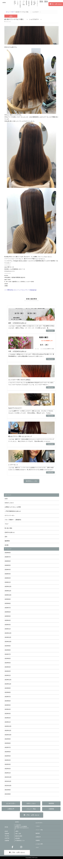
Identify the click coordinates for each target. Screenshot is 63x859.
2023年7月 (8, 696)
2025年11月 (8, 590)
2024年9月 (8, 645)
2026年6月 (8, 561)
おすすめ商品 (20, 4)
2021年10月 (8, 785)
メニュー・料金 (24, 3)
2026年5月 (8, 565)
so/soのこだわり (9, 502)
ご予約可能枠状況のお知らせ (13, 511)
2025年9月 (8, 599)
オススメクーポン (10, 515)
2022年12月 (8, 726)
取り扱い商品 (8, 528)
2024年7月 (8, 654)
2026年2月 (8, 578)
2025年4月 (8, 620)
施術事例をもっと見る (31, 481)
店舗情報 (31, 3)
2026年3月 (8, 573)
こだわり (17, 3)
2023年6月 (8, 701)
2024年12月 (8, 633)
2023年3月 (8, 713)
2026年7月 (8, 557)
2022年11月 (8, 730)
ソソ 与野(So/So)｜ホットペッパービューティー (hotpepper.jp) (20, 290)
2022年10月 (8, 734)
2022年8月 (8, 743)
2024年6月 (8, 658)
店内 (6, 536)
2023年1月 (8, 722)
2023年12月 (8, 679)
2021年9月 (8, 789)
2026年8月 (8, 552)
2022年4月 (8, 760)
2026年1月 (8, 582)
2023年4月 (8, 709)
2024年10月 (8, 641)
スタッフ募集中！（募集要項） (13, 519)
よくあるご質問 (34, 3)
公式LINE (17, 838)
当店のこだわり (31, 803)
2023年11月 (8, 684)
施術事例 (26, 3)
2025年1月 (8, 629)
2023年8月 (8, 692)
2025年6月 (8, 612)
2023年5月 (8, 705)
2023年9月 (8, 688)
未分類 (6, 545)
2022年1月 (8, 773)
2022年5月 (8, 756)
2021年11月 (8, 781)
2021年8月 (8, 794)
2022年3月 (8, 764)
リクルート (37, 3)
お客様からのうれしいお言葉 (13, 507)
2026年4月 (8, 569)
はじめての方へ (15, 3)
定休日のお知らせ (10, 532)
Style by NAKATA (41, 1)
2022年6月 (8, 751)
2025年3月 (8, 624)
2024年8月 (8, 650)
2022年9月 (8, 739)
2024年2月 (8, 671)
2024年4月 (8, 667)
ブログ (11, 15)
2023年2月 (8, 717)
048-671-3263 (18, 836)
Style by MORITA (46, 1)
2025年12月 (8, 586)
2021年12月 (8, 777)
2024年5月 (8, 662)
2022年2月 (8, 768)
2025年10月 (8, 595)
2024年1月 (8, 675)
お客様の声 (28, 3)
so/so (6, 498)
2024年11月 (8, 637)
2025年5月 (8, 616)
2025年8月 (8, 603)
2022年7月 (8, 747)
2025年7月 (8, 607)
